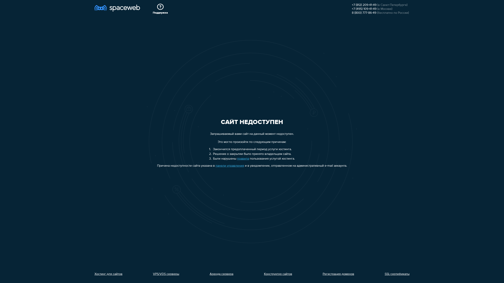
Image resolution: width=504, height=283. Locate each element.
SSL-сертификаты (397, 274)
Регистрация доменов (338, 274)
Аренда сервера (221, 274)
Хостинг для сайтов (108, 274)
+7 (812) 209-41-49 (364, 5)
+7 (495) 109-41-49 (364, 9)
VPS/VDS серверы (166, 274)
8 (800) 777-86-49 (364, 13)
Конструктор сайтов (278, 274)
